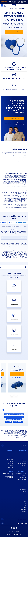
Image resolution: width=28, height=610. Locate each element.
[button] (11, 394)
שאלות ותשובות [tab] (7, 267)
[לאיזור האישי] (2, 5)
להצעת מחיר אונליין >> (4, 1)
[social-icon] (16, 528)
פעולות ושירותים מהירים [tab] (20, 267)
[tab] (21, 222)
